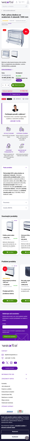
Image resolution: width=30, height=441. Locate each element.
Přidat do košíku (19, 85)
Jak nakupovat (6, 386)
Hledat (26, 6)
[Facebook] (3, 362)
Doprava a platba (6, 389)
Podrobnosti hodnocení (21, 20)
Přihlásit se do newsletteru (9, 336)
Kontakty (4, 383)
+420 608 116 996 (15, 121)
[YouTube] (15, 362)
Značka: (5, 24)
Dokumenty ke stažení (8, 392)
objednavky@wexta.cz (11, 354)
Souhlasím (15, 437)
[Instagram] (11, 362)
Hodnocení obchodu (7, 403)
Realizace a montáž (7, 397)
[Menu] (28, 2)
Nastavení (15, 431)
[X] (7, 362)
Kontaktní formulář (10, 368)
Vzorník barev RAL (7, 394)
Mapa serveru (5, 400)
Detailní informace (7, 69)
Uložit (4, 99)
